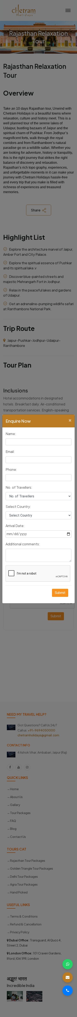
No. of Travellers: (19, 487)
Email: (10, 451)
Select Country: (18, 506)
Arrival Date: (15, 525)
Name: (11, 433)
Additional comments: (23, 544)
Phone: (11, 469)
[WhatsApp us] (67, 964)
